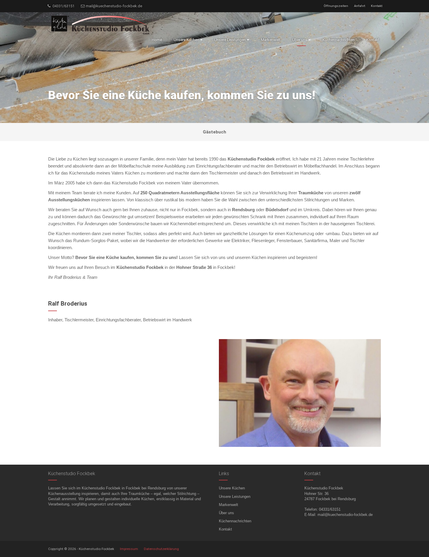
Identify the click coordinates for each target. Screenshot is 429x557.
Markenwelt (228, 505)
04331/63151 (63, 6)
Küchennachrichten (235, 521)
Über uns (226, 513)
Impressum (129, 549)
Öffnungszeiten (336, 6)
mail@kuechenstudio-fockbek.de (113, 6)
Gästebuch (214, 132)
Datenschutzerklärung (161, 549)
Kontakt (376, 6)
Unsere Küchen (232, 488)
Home (157, 40)
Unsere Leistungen (234, 496)
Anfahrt (359, 6)
